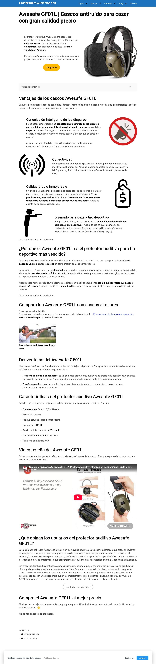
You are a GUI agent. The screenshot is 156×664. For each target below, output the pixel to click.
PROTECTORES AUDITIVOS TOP (37, 3)
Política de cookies (28, 638)
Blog (121, 3)
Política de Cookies (51, 658)
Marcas (94, 3)
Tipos (81, 3)
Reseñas (108, 3)
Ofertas (133, 3)
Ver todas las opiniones (78, 587)
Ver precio (51, 67)
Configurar (129, 658)
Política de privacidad (29, 634)
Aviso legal (24, 630)
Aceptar (142, 658)
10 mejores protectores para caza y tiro (113, 314)
